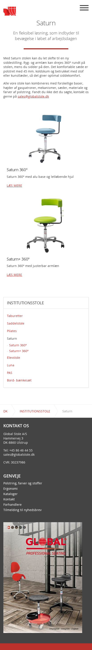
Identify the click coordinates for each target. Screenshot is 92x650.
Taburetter (15, 316)
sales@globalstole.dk (33, 96)
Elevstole (13, 357)
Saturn (12, 338)
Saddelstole (15, 323)
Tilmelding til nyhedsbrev (22, 510)
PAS (9, 373)
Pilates (12, 331)
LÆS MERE (14, 185)
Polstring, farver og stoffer (22, 483)
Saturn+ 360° (19, 351)
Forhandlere (12, 504)
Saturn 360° (18, 345)
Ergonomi (10, 488)
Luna (10, 365)
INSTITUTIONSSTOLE (25, 303)
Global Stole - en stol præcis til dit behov (9, 11)
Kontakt (9, 499)
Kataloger (10, 494)
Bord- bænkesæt (19, 380)
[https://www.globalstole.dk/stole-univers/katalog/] (42, 577)
